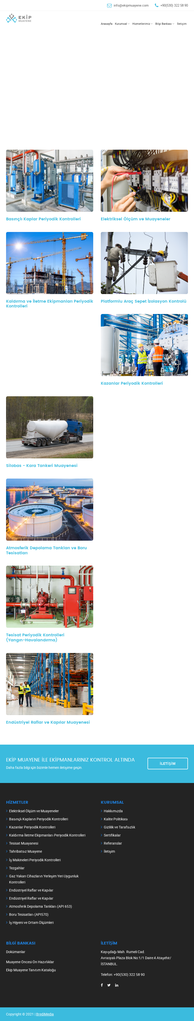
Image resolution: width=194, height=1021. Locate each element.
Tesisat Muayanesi (23, 843)
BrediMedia (45, 1014)
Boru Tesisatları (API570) (28, 914)
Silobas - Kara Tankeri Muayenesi (42, 466)
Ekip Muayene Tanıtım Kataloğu (31, 969)
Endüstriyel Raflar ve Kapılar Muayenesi (48, 722)
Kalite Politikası (116, 819)
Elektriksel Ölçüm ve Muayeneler (34, 810)
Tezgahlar (17, 868)
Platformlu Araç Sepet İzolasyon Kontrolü (143, 301)
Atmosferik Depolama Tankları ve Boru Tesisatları (46, 550)
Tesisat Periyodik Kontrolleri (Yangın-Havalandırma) (35, 637)
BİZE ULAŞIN (35, 90)
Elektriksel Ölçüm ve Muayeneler (135, 219)
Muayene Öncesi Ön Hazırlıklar (30, 961)
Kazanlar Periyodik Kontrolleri (132, 383)
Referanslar (113, 843)
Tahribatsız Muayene (25, 851)
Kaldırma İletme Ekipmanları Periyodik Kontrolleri (47, 835)
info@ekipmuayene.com (131, 5)
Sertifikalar (112, 835)
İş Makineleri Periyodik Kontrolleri (35, 859)
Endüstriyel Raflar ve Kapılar (31, 890)
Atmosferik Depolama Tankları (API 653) (40, 906)
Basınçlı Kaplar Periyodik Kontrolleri (43, 219)
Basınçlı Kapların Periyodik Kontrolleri (38, 819)
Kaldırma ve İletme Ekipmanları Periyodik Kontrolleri (49, 303)
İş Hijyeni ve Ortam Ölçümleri (31, 922)
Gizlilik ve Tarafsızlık (119, 827)
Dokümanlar (15, 951)
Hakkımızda (113, 810)
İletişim (168, 763)
